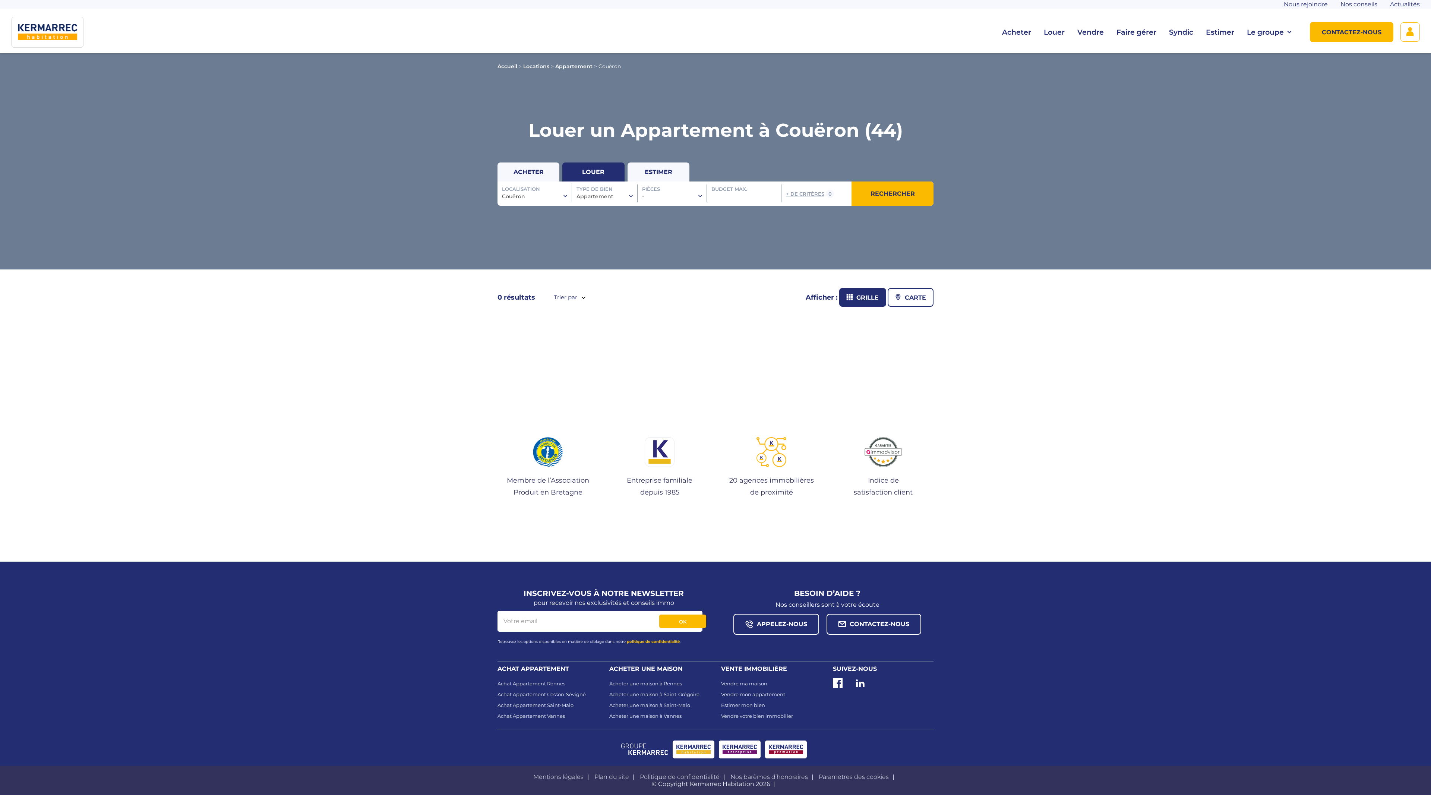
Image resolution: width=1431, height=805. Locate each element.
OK (682, 622)
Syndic (1181, 32)
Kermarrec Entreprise (740, 749)
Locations (536, 66)
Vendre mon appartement (753, 694)
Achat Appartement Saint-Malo (535, 705)
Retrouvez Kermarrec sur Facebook (838, 685)
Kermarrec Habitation (693, 749)
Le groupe (1265, 32)
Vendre (1090, 32)
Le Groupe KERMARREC (644, 749)
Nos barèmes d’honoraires (769, 776)
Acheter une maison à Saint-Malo (649, 705)
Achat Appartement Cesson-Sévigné (541, 694)
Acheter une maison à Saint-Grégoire (654, 694)
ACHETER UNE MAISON (646, 668)
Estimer (1220, 32)
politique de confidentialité (653, 641)
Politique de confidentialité (680, 776)
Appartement (574, 66)
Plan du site (611, 776)
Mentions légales (558, 776)
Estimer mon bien (743, 705)
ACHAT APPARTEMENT (533, 668)
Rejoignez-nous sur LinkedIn (860, 685)
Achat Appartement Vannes (531, 716)
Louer (1054, 32)
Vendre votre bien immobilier (757, 716)
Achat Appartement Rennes (531, 683)
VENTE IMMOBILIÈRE (754, 668)
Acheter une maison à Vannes (645, 716)
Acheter (1016, 32)
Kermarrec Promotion (786, 749)
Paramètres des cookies (854, 776)
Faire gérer (1136, 32)
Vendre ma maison (744, 683)
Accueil (507, 66)
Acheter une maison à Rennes (645, 683)
